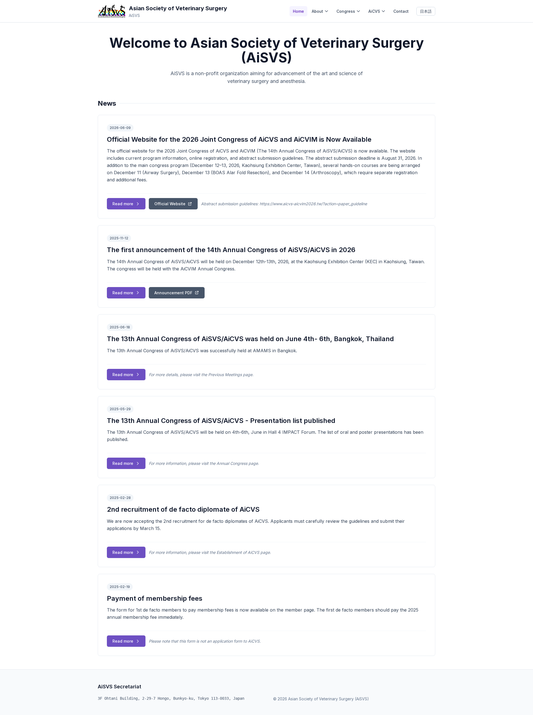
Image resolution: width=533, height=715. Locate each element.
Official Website (169, 203)
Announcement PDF (173, 292)
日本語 (426, 11)
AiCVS (374, 11)
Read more (122, 203)
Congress (345, 11)
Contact (401, 11)
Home (298, 11)
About (317, 11)
